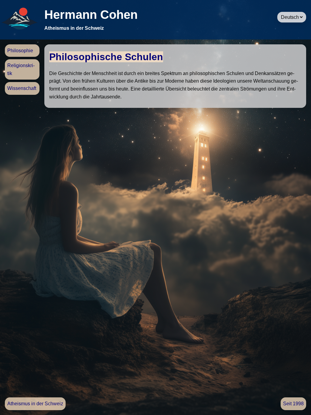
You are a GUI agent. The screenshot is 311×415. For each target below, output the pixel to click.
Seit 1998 (293, 403)
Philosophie (20, 50)
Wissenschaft (21, 88)
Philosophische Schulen (106, 56)
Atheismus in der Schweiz (35, 403)
